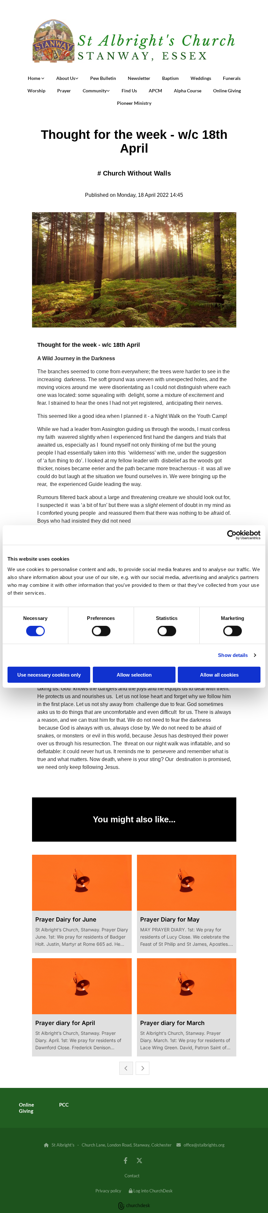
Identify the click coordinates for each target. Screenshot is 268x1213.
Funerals (232, 78)
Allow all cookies (219, 674)
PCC (64, 1105)
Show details (233, 655)
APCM (155, 90)
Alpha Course (187, 90)
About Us (65, 78)
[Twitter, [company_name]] (139, 1160)
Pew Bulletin (103, 78)
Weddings (201, 78)
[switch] (101, 631)
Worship (36, 90)
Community (95, 90)
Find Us (129, 90)
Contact (132, 1175)
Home (34, 78)
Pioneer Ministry (134, 103)
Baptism (170, 78)
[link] (36, 78)
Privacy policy (108, 1190)
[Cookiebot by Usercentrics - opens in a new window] (231, 535)
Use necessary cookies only (49, 674)
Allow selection (134, 674)
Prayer (64, 90)
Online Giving (227, 90)
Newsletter (139, 78)
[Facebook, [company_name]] (125, 1160)
